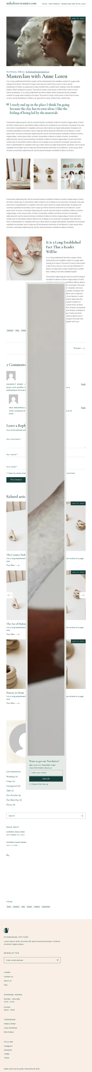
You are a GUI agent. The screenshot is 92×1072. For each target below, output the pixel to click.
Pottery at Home (15, 692)
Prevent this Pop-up (40, 784)
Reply (83, 384)
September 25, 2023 (15, 835)
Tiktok (6, 1058)
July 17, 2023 (78, 572)
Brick (9, 907)
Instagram (8, 1046)
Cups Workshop (10, 1028)
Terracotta (46, 907)
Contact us (8, 976)
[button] (9, 595)
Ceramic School (17, 858)
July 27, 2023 (78, 503)
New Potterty (54, 4)
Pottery (24, 330)
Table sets (21, 71)
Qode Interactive (26, 1069)
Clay (17, 330)
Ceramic (10, 330)
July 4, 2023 (12, 845)
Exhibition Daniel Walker (16, 842)
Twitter (7, 1054)
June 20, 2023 (78, 18)
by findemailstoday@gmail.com (37, 71)
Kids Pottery (9, 1032)
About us (8, 981)
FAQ (5, 985)
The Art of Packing (16, 623)
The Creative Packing (17, 554)
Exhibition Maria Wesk (15, 832)
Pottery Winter (10, 1024)
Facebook (8, 1050)
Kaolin (29, 907)
